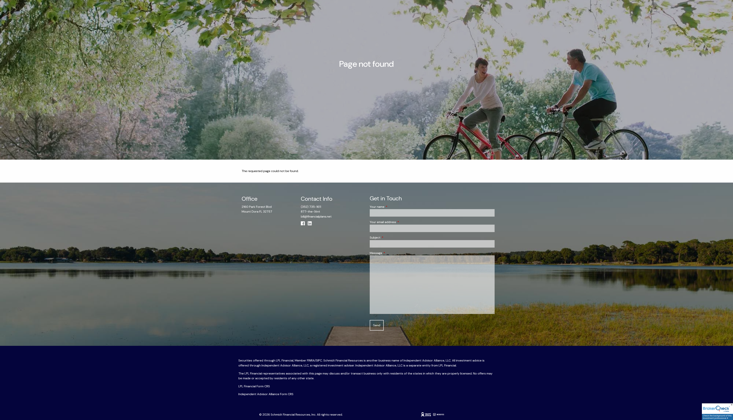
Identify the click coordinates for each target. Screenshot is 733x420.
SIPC (319, 360)
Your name (392, 207)
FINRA (311, 360)
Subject (390, 238)
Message (390, 253)
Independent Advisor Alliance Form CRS (265, 394)
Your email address (397, 222)
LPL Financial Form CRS (254, 386)
